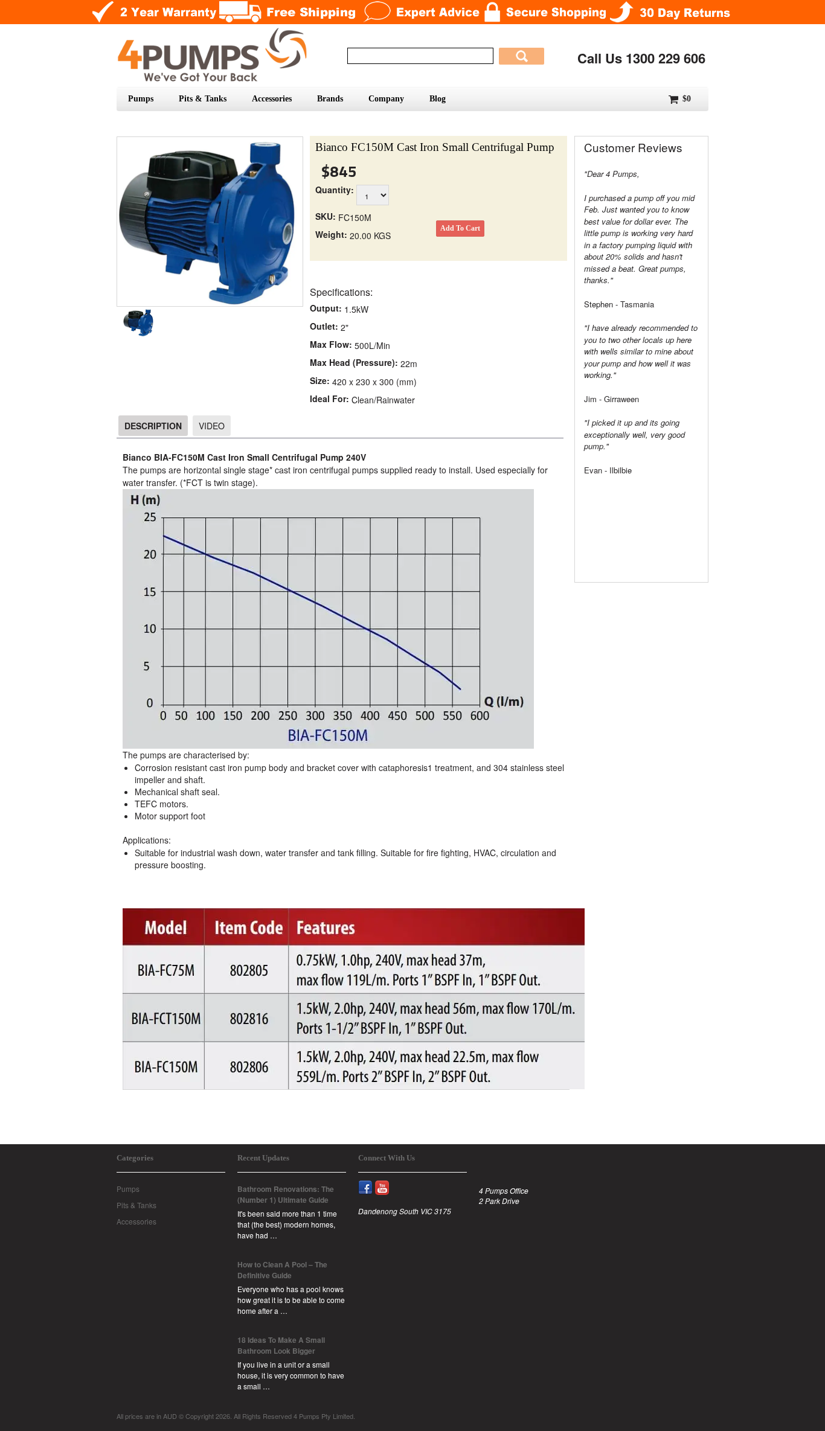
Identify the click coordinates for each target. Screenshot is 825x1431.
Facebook (370, 1180)
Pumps (140, 98)
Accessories (272, 98)
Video (212, 426)
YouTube (387, 1180)
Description (153, 426)
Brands (330, 98)
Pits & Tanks (202, 98)
